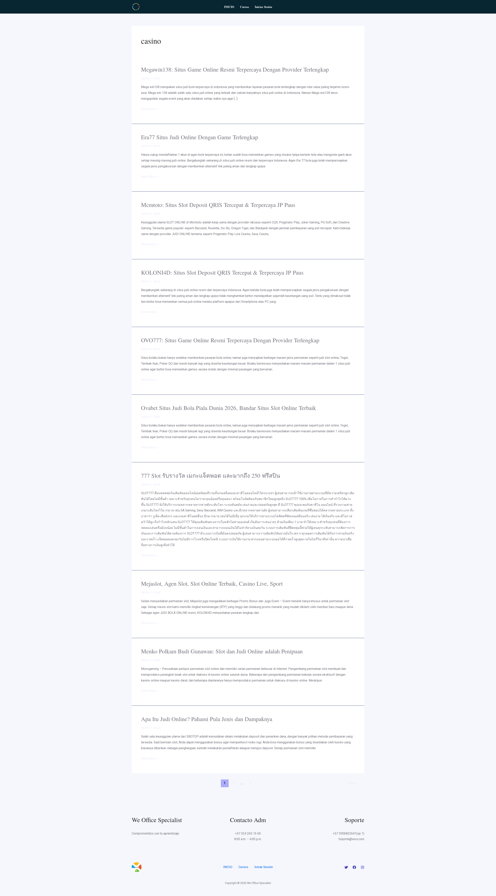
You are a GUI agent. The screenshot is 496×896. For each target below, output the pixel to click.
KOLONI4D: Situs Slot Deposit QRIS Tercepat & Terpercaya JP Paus (222, 272)
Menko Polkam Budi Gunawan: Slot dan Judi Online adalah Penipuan (222, 651)
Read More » (149, 109)
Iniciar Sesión (263, 7)
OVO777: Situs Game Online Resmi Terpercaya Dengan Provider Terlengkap (230, 340)
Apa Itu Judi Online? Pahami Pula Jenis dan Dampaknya (206, 719)
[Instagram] (362, 867)
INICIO (229, 7)
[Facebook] (354, 867)
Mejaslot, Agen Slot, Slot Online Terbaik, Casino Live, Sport (212, 583)
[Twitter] (346, 867)
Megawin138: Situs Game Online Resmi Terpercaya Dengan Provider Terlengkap (235, 69)
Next (353, 783)
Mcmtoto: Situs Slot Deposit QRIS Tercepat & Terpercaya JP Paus (218, 204)
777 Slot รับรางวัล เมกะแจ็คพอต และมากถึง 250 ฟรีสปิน (210, 475)
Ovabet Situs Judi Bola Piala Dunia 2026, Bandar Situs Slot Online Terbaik (228, 408)
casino (145, 78)
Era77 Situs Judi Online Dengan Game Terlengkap (199, 137)
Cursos (244, 7)
